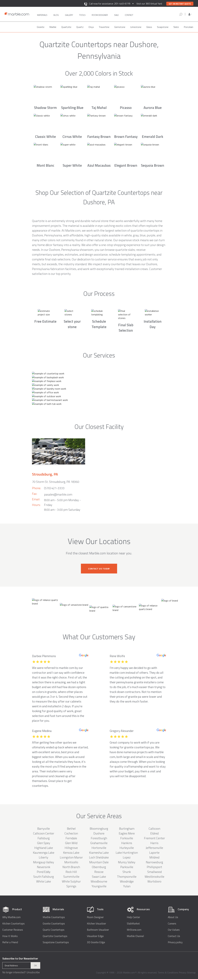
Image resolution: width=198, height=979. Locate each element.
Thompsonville (126, 876)
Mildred (154, 857)
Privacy (182, 972)
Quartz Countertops (53, 930)
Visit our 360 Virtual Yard (149, 3)
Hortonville (99, 847)
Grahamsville (99, 843)
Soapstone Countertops (56, 942)
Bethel (71, 828)
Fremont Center (154, 838)
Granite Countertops (54, 924)
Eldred (154, 833)
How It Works (10, 936)
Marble (52, 27)
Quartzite (66, 27)
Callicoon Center (43, 833)
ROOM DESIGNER (100, 15)
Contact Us (174, 936)
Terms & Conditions (168, 972)
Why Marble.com (11, 917)
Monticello (71, 862)
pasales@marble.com (58, 494)
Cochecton (71, 833)
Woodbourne (99, 881)
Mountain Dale (99, 862)
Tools (82, 15)
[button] (190, 14)
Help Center (133, 917)
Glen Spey (43, 843)
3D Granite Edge (96, 942)
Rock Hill (71, 871)
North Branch (71, 867)
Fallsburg (44, 838)
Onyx (91, 27)
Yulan (126, 886)
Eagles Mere (127, 833)
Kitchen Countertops (13, 924)
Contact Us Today (99, 568)
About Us (173, 917)
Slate (176, 27)
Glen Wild (71, 843)
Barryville (43, 828)
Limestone (135, 27)
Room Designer (95, 917)
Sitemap (191, 972)
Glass (149, 27)
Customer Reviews (12, 930)
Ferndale (71, 838)
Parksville (126, 867)
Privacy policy (175, 942)
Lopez (127, 857)
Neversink (43, 867)
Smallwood (154, 871)
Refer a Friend (10, 942)
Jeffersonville (154, 847)
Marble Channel (135, 936)
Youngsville (99, 886)
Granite (40, 27)
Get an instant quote (180, 3)
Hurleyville (127, 847)
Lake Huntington (127, 852)
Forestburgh (99, 838)
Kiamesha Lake (99, 852)
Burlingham (126, 828)
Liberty (43, 857)
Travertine (104, 27)
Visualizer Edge (95, 936)
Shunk (127, 871)
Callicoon (154, 828)
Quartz (80, 27)
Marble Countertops (54, 917)
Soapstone (162, 27)
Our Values (174, 930)
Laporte (154, 852)
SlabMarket (133, 924)
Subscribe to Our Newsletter (20, 958)
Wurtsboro (154, 881)
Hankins (126, 843)
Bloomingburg (99, 828)
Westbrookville (154, 876)
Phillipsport (154, 867)
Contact (129, 15)
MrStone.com (134, 930)
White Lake (43, 881)
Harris (154, 843)
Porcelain (188, 27)
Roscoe (98, 871)
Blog (56, 15)
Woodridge (127, 881)
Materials (42, 15)
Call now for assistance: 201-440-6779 (109, 3)
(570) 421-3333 (54, 488)
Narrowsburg (154, 862)
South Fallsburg (43, 876)
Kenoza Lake (71, 852)
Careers (172, 924)
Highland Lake (43, 847)
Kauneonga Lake (43, 852)
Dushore (98, 833)
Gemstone (119, 27)
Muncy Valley (126, 862)
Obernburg (99, 867)
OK (35, 965)
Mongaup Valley (43, 862)
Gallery (69, 15)
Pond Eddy (43, 871)
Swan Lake (99, 876)
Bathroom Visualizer (98, 930)
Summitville (71, 876)
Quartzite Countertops (55, 936)
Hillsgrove (71, 847)
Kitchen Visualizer (96, 924)
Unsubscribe (33, 972)
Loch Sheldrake (99, 857)
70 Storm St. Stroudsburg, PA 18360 (55, 481)
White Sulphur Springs (71, 884)
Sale (116, 15)
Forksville (126, 838)
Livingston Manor (71, 857)
